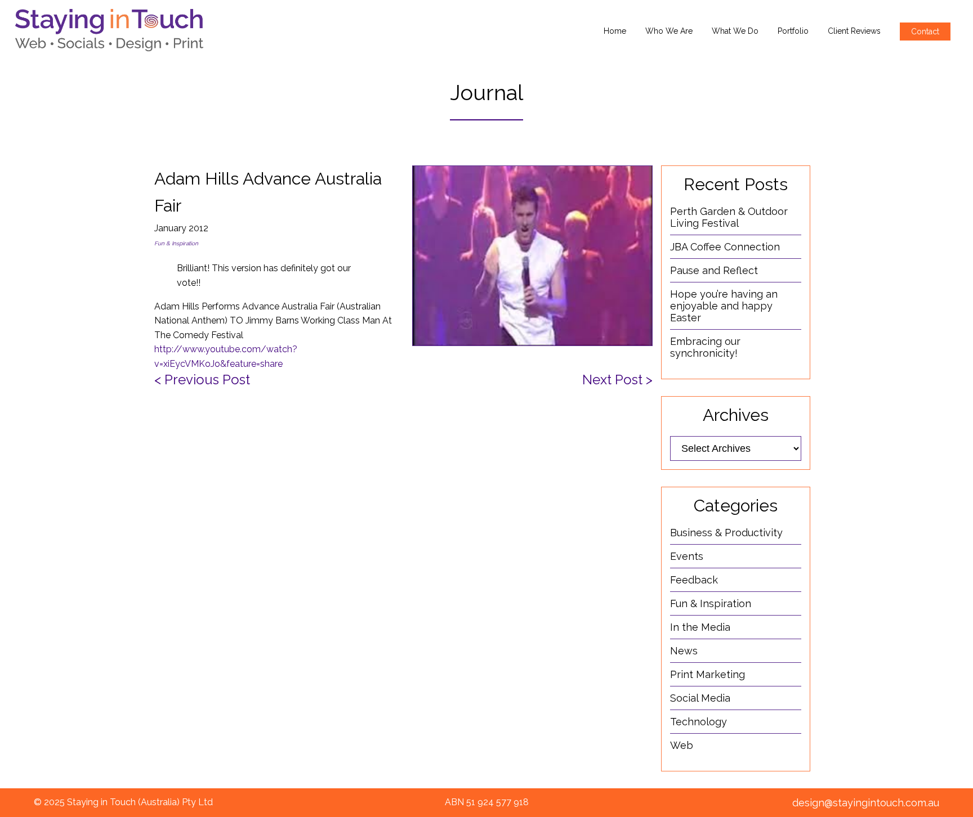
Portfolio (793, 30)
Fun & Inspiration (176, 243)
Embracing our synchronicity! (705, 347)
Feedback (694, 580)
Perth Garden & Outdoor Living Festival (729, 217)
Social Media (700, 698)
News (684, 651)
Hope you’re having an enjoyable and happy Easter (724, 306)
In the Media (700, 627)
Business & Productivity (726, 532)
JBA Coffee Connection (725, 247)
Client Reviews (854, 30)
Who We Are (669, 30)
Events (686, 556)
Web (681, 745)
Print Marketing (707, 674)
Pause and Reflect (714, 270)
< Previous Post (202, 379)
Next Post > (617, 379)
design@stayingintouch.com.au (865, 803)
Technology (698, 722)
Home (615, 30)
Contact (925, 31)
